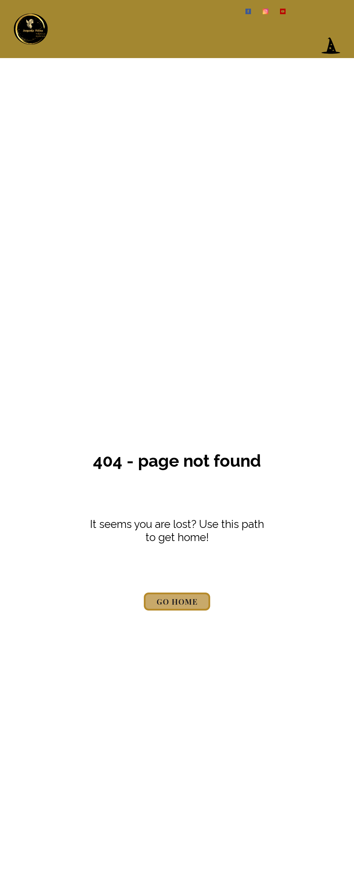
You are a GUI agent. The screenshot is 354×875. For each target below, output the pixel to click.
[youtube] (283, 11)
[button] (331, 45)
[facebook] (248, 11)
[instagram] (265, 11)
